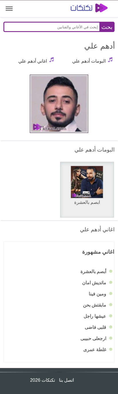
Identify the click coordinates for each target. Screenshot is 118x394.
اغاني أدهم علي (32, 61)
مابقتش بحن (95, 305)
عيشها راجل (95, 316)
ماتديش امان (94, 282)
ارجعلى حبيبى (93, 338)
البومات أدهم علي (89, 61)
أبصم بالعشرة (93, 271)
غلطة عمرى (95, 349)
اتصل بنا (66, 380)
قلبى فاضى (96, 327)
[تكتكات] (85, 8)
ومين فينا (98, 293)
